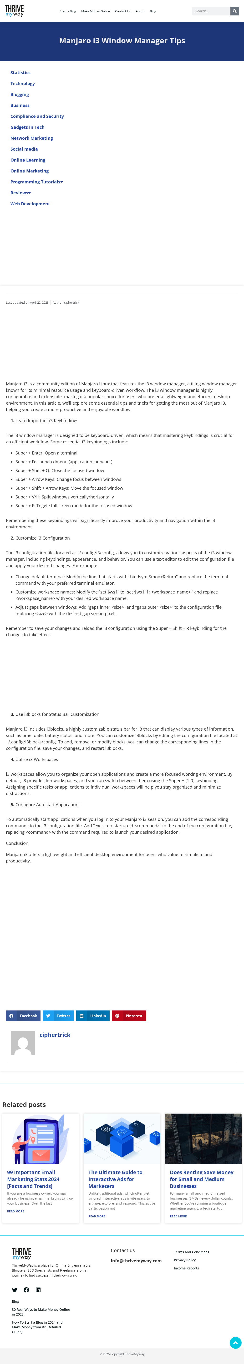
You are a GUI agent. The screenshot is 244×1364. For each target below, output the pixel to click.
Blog (153, 11)
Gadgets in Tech (27, 127)
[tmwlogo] (14, 11)
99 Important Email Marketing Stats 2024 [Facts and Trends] (33, 1179)
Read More (15, 1211)
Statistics (20, 72)
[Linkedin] (38, 1290)
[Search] (234, 11)
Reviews (19, 193)
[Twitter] (14, 1290)
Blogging (19, 94)
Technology (22, 83)
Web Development (30, 203)
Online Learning (27, 160)
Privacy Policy (185, 1260)
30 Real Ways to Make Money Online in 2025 (41, 1311)
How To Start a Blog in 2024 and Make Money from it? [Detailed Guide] (37, 1327)
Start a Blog (68, 11)
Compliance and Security (37, 116)
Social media (24, 149)
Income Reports (186, 1268)
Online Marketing (29, 171)
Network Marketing (31, 138)
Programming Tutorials (35, 182)
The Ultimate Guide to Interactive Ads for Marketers (115, 1179)
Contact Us (123, 11)
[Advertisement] (122, 345)
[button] (23, 1015)
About (140, 11)
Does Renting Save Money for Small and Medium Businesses (202, 1179)
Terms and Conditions (191, 1252)
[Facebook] (26, 1290)
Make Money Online (95, 11)
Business (20, 105)
